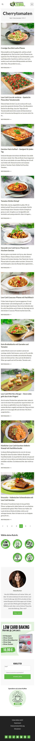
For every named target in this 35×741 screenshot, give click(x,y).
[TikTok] (13, 736)
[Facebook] (6, 736)
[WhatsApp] (28, 736)
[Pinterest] (25, 736)
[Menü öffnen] (32, 4)
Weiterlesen (6, 67)
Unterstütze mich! (17, 720)
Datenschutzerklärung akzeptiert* (15, 672)
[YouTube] (17, 736)
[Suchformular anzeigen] (2, 4)
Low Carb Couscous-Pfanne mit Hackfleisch (17, 297)
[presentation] (17, 34)
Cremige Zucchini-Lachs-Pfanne (13, 48)
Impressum (17, 723)
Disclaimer (17, 729)
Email (6, 666)
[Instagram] (10, 736)
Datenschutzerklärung (18, 726)
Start (11, 18)
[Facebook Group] (21, 736)
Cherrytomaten (17, 18)
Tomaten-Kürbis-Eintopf (10, 201)
